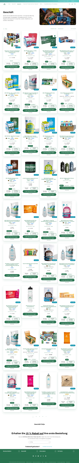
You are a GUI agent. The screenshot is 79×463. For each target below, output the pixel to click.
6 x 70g (32, 61)
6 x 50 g (64, 61)
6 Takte (47, 61)
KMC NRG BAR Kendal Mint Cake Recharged (49, 93)
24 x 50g (68, 317)
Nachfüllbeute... (27, 104)
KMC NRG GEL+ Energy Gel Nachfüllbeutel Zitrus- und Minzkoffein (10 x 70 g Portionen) (48, 221)
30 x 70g (65, 146)
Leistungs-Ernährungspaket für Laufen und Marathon (48, 349)
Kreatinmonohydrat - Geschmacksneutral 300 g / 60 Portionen (30, 179)
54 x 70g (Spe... (70, 103)
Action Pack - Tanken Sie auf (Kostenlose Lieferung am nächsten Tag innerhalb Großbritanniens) (12, 51)
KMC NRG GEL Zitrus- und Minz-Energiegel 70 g (49, 137)
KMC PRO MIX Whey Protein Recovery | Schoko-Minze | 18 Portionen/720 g (48, 264)
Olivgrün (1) (61, 185)
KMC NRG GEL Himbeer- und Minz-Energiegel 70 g (30, 51)
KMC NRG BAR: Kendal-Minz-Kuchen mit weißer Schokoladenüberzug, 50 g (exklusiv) (67, 306)
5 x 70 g (69, 146)
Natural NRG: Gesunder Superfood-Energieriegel (67, 93)
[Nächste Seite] (46, 416)
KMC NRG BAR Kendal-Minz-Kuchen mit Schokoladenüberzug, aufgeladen (67, 51)
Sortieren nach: (54, 28)
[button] (19, 4)
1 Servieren (48, 316)
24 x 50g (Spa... (69, 61)
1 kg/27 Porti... (67, 230)
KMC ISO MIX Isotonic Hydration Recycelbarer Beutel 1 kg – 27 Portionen (30, 137)
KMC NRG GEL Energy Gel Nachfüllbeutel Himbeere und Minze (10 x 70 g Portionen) (30, 94)
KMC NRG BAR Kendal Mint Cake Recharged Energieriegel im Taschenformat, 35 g (49, 51)
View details (12, 68)
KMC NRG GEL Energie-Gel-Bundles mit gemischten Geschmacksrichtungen (67, 137)
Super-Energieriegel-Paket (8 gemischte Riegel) (30, 264)
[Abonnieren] (49, 442)
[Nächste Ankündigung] (53, 1)
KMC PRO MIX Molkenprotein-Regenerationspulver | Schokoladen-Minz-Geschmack (48, 306)
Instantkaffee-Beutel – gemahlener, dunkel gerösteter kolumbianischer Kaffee (67, 392)
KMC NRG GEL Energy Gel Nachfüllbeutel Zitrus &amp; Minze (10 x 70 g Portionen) (12, 221)
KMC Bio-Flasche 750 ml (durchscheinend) (30, 306)
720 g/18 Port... (48, 273)
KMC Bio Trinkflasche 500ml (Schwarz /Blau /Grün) (67, 179)
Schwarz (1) (72, 185)
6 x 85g (46, 103)
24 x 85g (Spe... (50, 103)
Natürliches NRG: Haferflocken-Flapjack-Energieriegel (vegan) (30, 349)
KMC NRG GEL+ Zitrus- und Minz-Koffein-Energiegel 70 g (12, 93)
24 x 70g (66, 103)
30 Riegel (50, 61)
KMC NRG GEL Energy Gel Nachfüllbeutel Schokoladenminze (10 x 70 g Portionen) (67, 264)
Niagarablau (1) (67, 185)
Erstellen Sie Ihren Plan (47, 446)
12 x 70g (28, 61)
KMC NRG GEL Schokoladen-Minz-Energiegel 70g (12, 179)
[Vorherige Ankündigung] (25, 1)
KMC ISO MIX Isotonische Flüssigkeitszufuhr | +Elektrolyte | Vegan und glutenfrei (48, 179)
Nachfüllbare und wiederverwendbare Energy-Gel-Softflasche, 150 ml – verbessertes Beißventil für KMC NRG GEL (12, 265)
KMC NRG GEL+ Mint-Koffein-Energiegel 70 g (12, 137)
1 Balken (67, 359)
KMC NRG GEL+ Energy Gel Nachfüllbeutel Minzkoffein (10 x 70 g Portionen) (12, 349)
